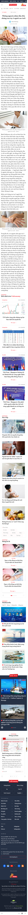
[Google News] (22, 913)
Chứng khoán (4, 1)
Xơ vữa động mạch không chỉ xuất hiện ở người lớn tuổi (12, 501)
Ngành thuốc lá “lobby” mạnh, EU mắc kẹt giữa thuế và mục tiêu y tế (12, 457)
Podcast (8, 604)
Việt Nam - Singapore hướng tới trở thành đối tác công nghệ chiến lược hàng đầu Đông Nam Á (13, 374)
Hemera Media (19, 904)
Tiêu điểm (5, 8)
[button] (24, 595)
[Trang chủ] (2, 8)
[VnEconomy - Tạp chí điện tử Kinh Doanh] (13, 779)
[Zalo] (19, 864)
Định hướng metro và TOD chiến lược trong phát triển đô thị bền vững (11, 754)
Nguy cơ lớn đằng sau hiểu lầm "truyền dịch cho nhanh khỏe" (12, 585)
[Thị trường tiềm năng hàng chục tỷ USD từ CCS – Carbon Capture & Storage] (13, 686)
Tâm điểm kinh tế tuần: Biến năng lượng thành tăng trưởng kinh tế (13, 645)
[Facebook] (4, 864)
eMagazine (20, 604)
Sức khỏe (13, 558)
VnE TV (21, 1)
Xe (18, 1)
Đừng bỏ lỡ (6, 541)
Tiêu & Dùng (13, 1)
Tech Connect (7, 791)
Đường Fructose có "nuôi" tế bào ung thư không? (13, 522)
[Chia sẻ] (25, 913)
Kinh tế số (23, 8)
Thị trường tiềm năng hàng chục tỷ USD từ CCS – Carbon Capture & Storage (13, 698)
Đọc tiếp (5, 417)
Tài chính (16, 8)
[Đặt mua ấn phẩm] (23, 4)
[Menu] (2, 913)
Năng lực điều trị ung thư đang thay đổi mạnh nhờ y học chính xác (12, 436)
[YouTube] (11, 864)
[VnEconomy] (13, 27)
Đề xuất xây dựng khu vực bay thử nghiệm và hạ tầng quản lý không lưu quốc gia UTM (12, 721)
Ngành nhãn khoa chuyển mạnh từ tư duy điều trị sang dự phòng (13, 479)
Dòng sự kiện (13, 734)
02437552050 (6, 852)
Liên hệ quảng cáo (13, 855)
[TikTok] (15, 864)
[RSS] (22, 864)
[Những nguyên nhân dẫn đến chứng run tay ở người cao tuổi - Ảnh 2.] (13, 211)
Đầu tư (11, 8)
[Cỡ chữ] (19, 913)
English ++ (20, 791)
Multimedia (6, 602)
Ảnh (2, 824)
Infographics (14, 604)
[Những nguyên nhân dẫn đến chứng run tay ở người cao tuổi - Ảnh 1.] (13, 111)
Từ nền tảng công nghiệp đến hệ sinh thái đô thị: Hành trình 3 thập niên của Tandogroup (12, 666)
